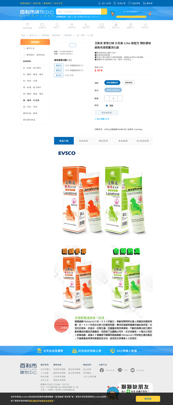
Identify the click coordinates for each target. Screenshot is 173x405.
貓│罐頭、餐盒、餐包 (33, 93)
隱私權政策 (34, 400)
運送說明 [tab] (103, 140)
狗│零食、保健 (30, 80)
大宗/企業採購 (89, 376)
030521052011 (113, 90)
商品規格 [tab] (83, 140)
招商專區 (87, 373)
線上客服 (87, 369)
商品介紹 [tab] (64, 140)
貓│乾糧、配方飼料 (32, 87)
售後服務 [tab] (123, 140)
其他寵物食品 (29, 119)
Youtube (140, 370)
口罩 (74, 17)
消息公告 (45, 380)
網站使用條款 (47, 400)
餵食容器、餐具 (30, 113)
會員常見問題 (59, 369)
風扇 (69, 17)
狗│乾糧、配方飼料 (32, 67)
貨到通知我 (107, 112)
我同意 (148, 398)
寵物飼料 (68, 35)
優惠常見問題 (59, 380)
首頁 (23, 35)
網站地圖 (45, 376)
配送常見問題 (74, 373)
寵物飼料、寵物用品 (51, 35)
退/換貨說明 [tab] (143, 140)
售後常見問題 (74, 369)
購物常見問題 (59, 373)
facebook (110, 370)
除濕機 (80, 17)
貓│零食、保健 (30, 106)
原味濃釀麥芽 (112, 82)
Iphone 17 (95, 17)
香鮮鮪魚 (129, 82)
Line (126, 370)
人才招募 (45, 373)
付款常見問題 (59, 376)
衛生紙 (87, 17)
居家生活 (33, 35)
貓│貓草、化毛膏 (85, 35)
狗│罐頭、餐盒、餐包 (33, 74)
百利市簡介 (46, 369)
